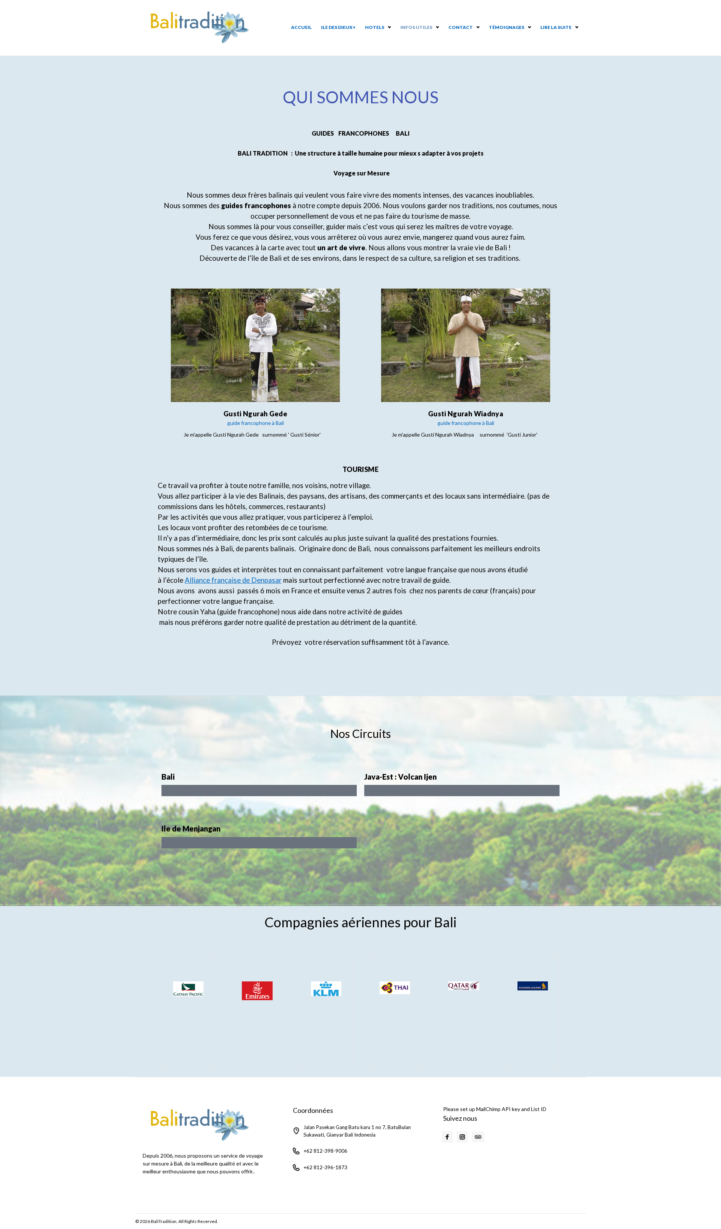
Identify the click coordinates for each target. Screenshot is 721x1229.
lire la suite (556, 27)
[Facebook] (447, 1137)
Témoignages (506, 27)
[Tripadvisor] (478, 1137)
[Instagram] (462, 1137)
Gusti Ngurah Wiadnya (465, 414)
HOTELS (374, 27)
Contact (460, 27)
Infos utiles (416, 27)
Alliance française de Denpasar (233, 580)
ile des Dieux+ (338, 27)
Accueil (301, 27)
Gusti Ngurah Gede (255, 414)
